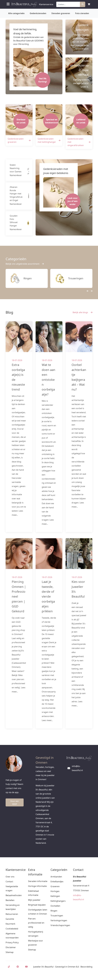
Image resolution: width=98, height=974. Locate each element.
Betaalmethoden (14, 895)
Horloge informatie (37, 886)
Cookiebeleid (12, 928)
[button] (87, 291)
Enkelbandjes (57, 881)
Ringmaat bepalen (37, 904)
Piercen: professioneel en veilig (36, 922)
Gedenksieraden (38, 13)
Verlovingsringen (59, 920)
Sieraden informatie (37, 881)
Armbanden (56, 876)
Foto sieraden (82, 13)
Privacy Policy (12, 942)
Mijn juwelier (34, 900)
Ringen (54, 910)
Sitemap (10, 952)
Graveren (55, 886)
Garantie (10, 918)
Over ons (10, 876)
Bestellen (10, 900)
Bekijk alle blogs (81, 312)
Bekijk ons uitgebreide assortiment (23, 263)
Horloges (55, 891)
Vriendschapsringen (60, 925)
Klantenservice (46, 4)
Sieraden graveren (60, 13)
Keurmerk (10, 923)
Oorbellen (55, 905)
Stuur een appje (14, 802)
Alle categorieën (16, 13)
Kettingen (55, 896)
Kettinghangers (58, 901)
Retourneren (12, 914)
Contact (9, 881)
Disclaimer (11, 947)
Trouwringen (57, 915)
